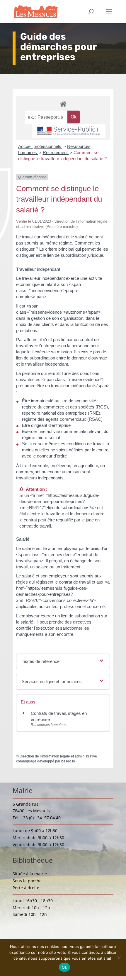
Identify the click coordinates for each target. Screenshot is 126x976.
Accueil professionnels (40, 146)
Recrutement (56, 152)
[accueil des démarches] (63, 103)
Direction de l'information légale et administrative (58, 756)
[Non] (119, 958)
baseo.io (68, 761)
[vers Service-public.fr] (68, 131)
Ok (64, 967)
